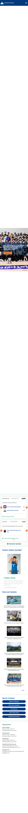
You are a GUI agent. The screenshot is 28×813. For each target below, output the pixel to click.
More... (23, 690)
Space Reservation (14, 712)
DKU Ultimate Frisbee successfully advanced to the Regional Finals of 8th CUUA (14, 685)
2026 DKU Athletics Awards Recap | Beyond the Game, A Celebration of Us (14, 638)
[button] (26, 3)
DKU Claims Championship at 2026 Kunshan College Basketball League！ (14, 670)
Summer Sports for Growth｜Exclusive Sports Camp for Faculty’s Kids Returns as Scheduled (14, 606)
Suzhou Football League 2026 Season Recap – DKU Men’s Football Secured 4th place (14, 654)
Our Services (14, 709)
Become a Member (14, 701)
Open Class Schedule (14, 705)
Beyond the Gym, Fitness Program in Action (14, 623)
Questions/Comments (14, 716)
